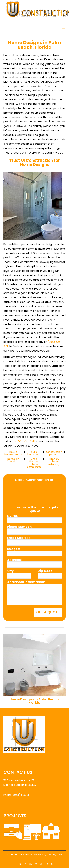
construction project (54, 453)
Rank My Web (54, 854)
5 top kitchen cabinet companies (34, 463)
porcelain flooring (13, 460)
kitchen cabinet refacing (53, 461)
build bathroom (33, 453)
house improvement (13, 453)
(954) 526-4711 (25, 441)
